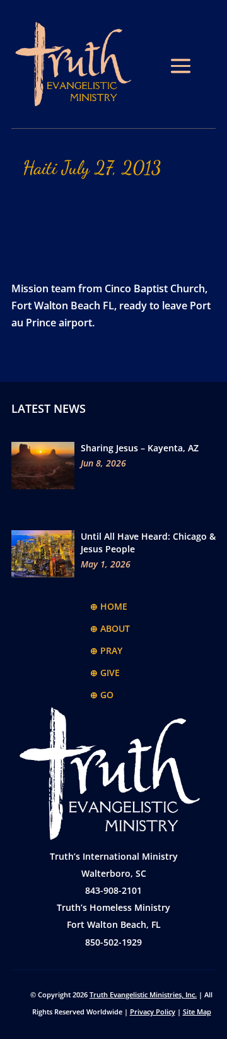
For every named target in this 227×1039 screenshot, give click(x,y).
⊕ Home (108, 606)
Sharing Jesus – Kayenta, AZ (140, 448)
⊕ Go (102, 695)
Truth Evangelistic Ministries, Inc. (143, 994)
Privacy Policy (152, 1011)
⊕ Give (105, 673)
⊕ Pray (106, 650)
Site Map (197, 1011)
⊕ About (110, 628)
